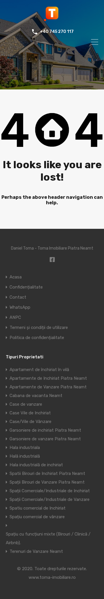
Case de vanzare (26, 404)
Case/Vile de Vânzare (30, 421)
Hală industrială (25, 456)
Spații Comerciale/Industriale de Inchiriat (50, 490)
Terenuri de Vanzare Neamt (36, 551)
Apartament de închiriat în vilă (39, 369)
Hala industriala (25, 447)
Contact (18, 297)
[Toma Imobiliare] (52, 19)
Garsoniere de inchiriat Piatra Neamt (45, 430)
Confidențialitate (26, 287)
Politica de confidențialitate (37, 338)
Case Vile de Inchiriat (30, 412)
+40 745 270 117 (57, 31)
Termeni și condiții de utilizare (39, 327)
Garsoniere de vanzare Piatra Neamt (45, 438)
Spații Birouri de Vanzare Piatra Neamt (47, 482)
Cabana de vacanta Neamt (36, 395)
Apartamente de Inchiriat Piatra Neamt (48, 378)
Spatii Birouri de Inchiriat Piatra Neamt (47, 473)
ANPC (15, 317)
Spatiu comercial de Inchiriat (38, 508)
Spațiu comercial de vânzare (37, 516)
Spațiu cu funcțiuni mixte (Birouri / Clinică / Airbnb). (48, 538)
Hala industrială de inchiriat (36, 464)
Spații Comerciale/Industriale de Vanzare (50, 499)
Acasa (16, 277)
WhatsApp (20, 307)
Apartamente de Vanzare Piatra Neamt (48, 387)
